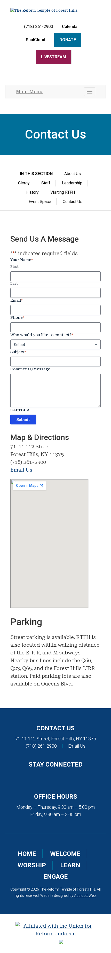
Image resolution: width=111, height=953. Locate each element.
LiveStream (53, 56)
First (14, 267)
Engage (55, 876)
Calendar (70, 26)
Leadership (72, 183)
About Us (72, 173)
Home (27, 853)
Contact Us (72, 201)
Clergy (24, 183)
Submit (23, 419)
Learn (70, 865)
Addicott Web (85, 895)
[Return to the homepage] (55, 10)
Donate (67, 39)
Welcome (65, 853)
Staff (45, 183)
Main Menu (29, 91)
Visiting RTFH (62, 192)
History (32, 192)
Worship (32, 865)
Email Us (21, 470)
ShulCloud (35, 39)
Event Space (40, 201)
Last (14, 283)
